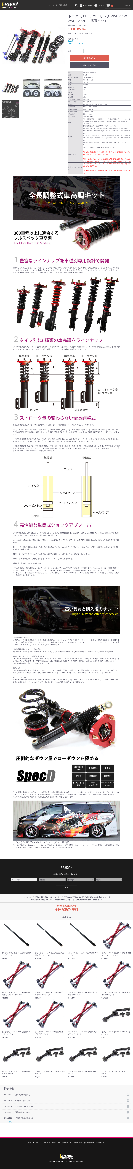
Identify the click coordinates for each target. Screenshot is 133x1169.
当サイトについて (34, 1143)
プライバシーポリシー (51, 1143)
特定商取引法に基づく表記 (72, 1143)
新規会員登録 (87, 5)
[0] (107, 6)
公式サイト (100, 1143)
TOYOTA (80, 43)
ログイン (101, 5)
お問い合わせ (89, 1143)
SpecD (70, 41)
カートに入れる (89, 58)
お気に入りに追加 (89, 65)
